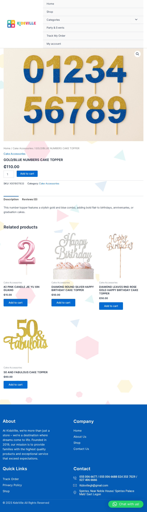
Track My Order (56, 35)
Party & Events (55, 27)
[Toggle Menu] (135, 20)
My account (54, 43)
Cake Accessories (23, 148)
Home (50, 3)
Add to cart (27, 173)
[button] (137, 54)
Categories (53, 19)
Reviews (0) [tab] (29, 199)
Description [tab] (11, 199)
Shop (50, 11)
